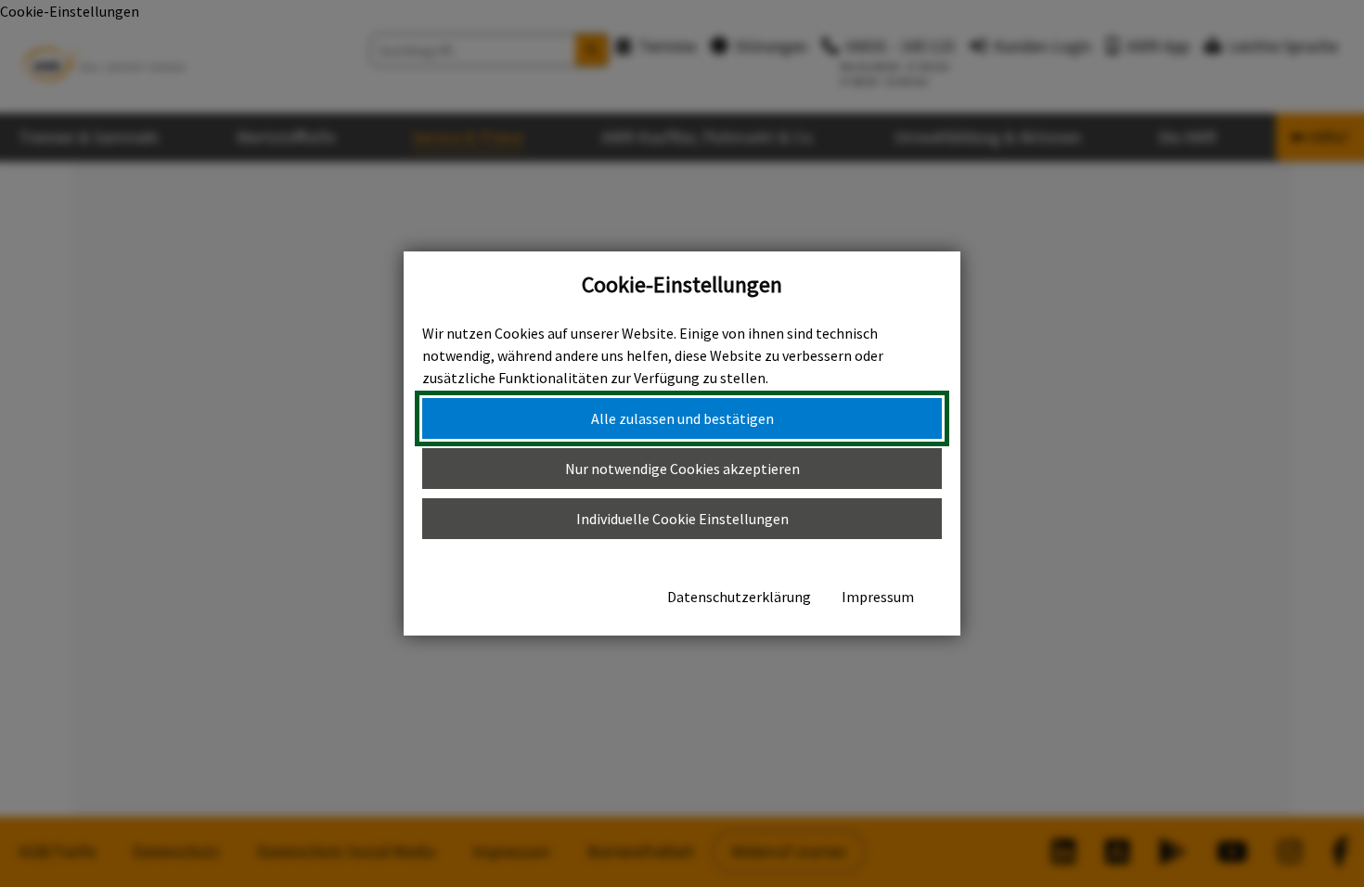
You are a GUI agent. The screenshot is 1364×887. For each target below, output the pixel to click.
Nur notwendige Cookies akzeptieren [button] (682, 468)
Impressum (878, 596)
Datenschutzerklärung (739, 596)
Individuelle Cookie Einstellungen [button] (682, 518)
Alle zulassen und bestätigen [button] (682, 418)
